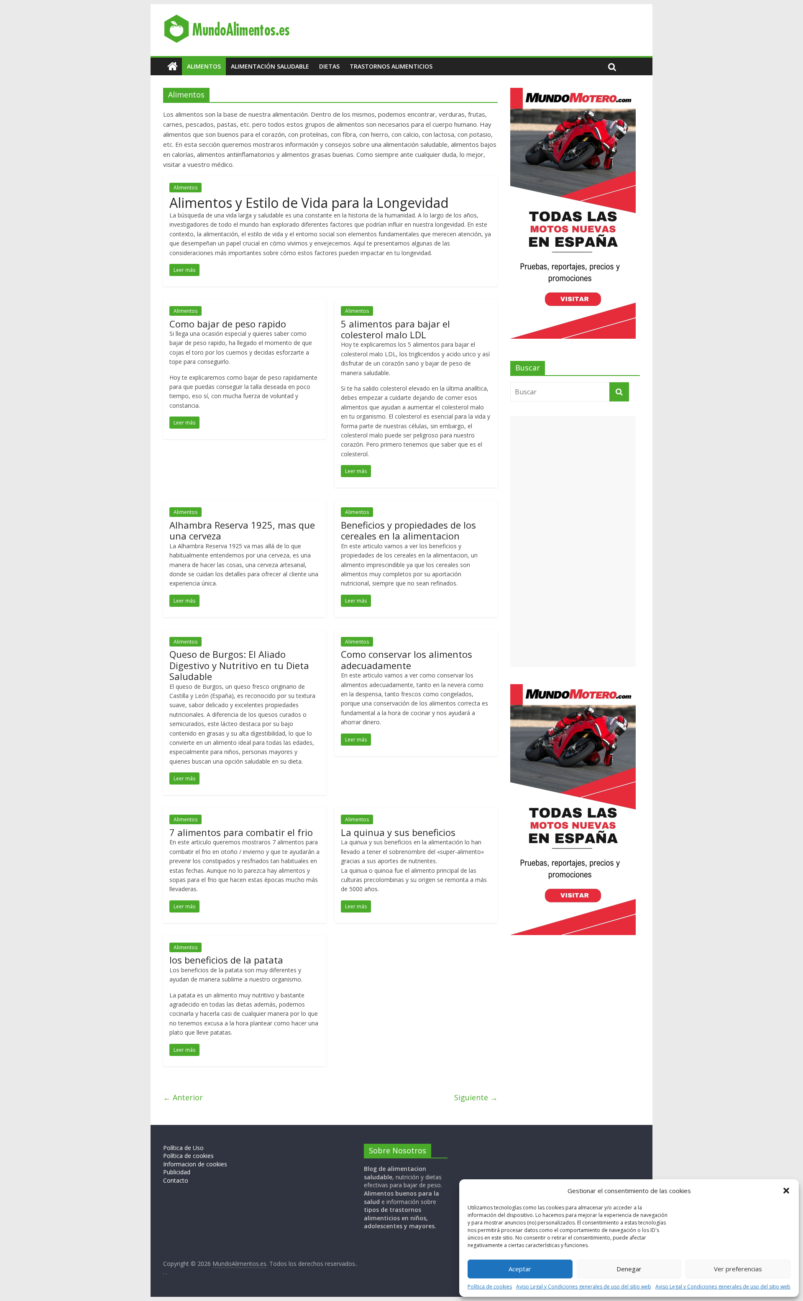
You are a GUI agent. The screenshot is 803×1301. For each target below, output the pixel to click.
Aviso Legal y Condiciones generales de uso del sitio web (583, 1286)
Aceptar (520, 1269)
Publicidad (176, 1172)
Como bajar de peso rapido (227, 323)
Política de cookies (490, 1286)
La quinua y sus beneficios (398, 832)
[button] (786, 1190)
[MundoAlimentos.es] (172, 66)
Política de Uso (183, 1148)
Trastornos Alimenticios (391, 66)
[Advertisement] (573, 541)
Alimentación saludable (270, 66)
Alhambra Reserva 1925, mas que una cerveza (242, 530)
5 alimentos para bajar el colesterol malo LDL (395, 329)
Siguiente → (476, 1097)
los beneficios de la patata (226, 959)
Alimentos (204, 66)
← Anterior (183, 1097)
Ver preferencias (738, 1269)
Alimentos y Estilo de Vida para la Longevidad (309, 203)
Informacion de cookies (195, 1164)
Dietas (329, 66)
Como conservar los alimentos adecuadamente (406, 659)
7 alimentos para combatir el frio (241, 832)
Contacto (175, 1180)
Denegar (629, 1269)
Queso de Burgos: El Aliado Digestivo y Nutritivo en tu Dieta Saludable (239, 665)
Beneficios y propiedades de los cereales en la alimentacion (408, 530)
